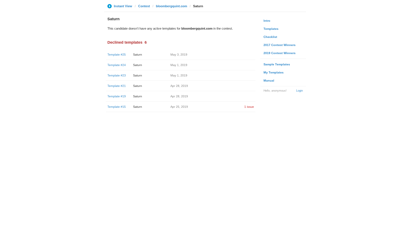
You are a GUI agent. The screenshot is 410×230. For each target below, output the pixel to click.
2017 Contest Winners (280, 45)
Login (299, 90)
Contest (144, 6)
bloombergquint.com (171, 6)
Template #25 (116, 54)
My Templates (274, 72)
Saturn (137, 54)
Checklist (270, 37)
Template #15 (116, 106)
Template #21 (116, 86)
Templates (271, 28)
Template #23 (116, 75)
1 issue (249, 106)
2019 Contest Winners (280, 53)
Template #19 (116, 96)
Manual (269, 80)
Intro (267, 20)
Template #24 (116, 65)
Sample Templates (277, 64)
